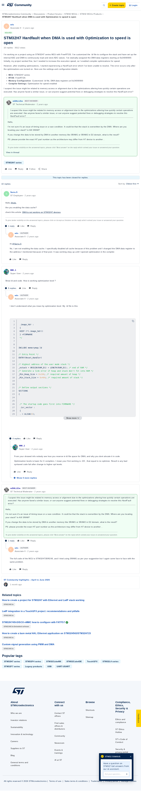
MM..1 (13, 270)
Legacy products (33, 666)
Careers (14, 741)
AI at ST (58, 760)
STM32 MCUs (70, 14)
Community (60, 736)
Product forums (55, 14)
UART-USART (63, 666)
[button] (3, 6)
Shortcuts (90, 710)
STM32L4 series (110, 661)
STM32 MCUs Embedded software (16, 626)
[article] (70, 209)
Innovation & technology (22, 734)
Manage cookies (128, 781)
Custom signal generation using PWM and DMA (28, 644)
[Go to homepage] (24, 694)
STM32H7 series (14, 162)
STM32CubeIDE (74, 661)
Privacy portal (111, 781)
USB (49, 666)
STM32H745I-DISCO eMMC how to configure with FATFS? (33, 622)
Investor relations (19, 720)
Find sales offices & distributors (60, 726)
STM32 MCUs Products (91, 14)
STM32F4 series (33, 661)
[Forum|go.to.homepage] (19, 5)
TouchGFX (92, 661)
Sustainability (17, 727)
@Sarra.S (16, 244)
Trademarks (96, 781)
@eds (13, 203)
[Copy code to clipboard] (133, 321)
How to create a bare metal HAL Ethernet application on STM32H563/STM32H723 (46, 633)
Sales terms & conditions (76, 781)
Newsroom (59, 743)
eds (12, 24)
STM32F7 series (12, 666)
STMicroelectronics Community (16, 14)
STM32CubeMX (53, 661)
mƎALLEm (18, 101)
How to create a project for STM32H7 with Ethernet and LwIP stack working (43, 600)
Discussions (39, 14)
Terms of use (55, 781)
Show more (71, 418)
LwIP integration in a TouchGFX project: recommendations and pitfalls (41, 611)
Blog (13, 755)
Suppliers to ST (18, 748)
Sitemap (89, 717)
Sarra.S (13, 192)
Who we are (16, 713)
